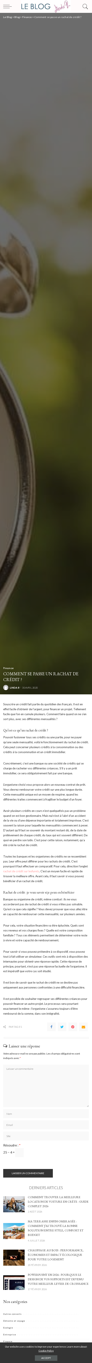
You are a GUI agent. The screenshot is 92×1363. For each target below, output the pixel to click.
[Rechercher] (84, 6)
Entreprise (9, 1334)
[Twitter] (62, 1027)
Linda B (14, 687)
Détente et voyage (14, 1320)
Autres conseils (12, 1314)
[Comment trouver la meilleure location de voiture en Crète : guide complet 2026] (14, 1204)
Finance (8, 668)
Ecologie (8, 1327)
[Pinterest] (72, 1027)
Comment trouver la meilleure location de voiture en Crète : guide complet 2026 (58, 1201)
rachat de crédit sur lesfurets (21, 871)
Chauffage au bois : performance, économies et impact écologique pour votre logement (55, 1254)
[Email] (83, 1027)
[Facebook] (51, 1027)
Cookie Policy (46, 1350)
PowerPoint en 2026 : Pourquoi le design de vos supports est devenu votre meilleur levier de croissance (58, 1279)
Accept (46, 1358)
